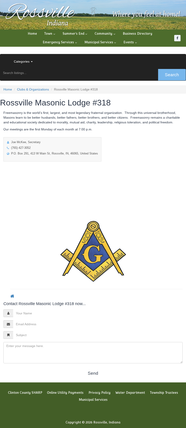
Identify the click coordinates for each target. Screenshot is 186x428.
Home (32, 33)
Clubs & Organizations (33, 89)
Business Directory (137, 33)
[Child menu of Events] (130, 42)
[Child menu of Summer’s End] (75, 33)
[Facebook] (177, 38)
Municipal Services (93, 399)
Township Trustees (164, 392)
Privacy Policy (99, 392)
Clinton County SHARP (25, 392)
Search (172, 74)
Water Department (130, 392)
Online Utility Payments (65, 392)
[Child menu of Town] (49, 33)
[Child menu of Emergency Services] (60, 42)
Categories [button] (22, 61)
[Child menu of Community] (105, 33)
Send (93, 373)
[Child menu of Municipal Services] (100, 42)
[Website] (12, 296)
